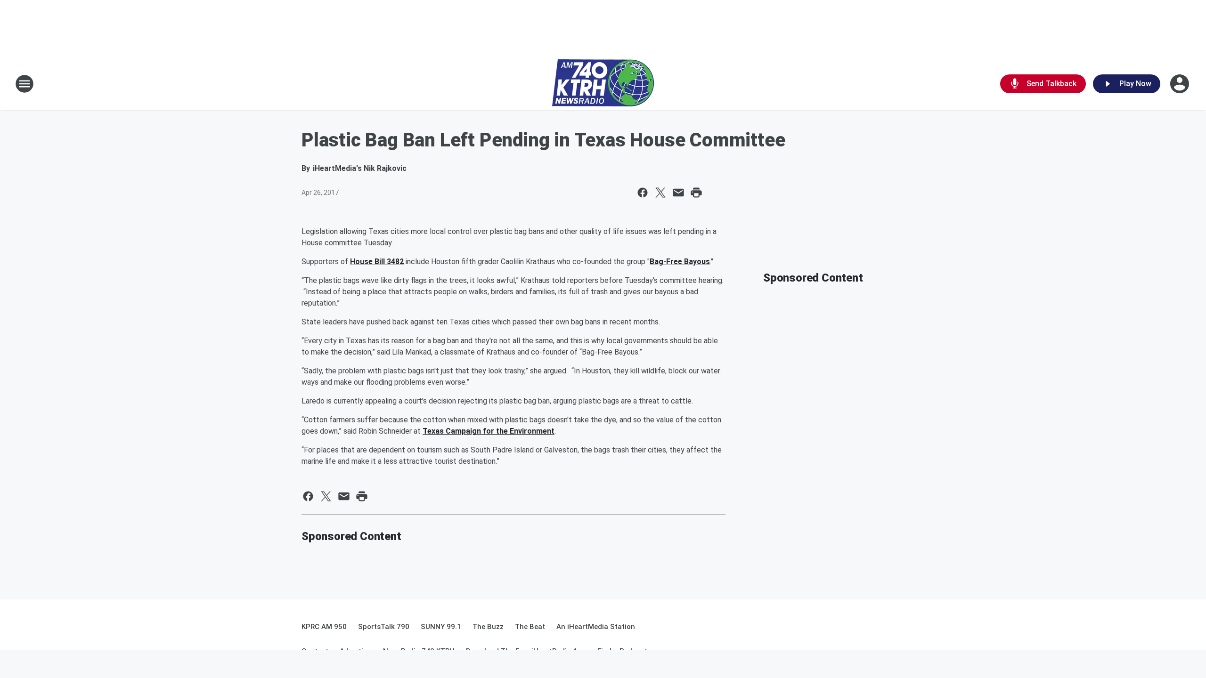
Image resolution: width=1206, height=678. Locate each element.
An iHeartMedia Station (595, 626)
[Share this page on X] (660, 192)
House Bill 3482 (377, 261)
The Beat (530, 626)
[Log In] (1180, 83)
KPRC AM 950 (324, 626)
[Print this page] (696, 192)
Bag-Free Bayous (680, 261)
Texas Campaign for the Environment (488, 431)
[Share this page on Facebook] (642, 192)
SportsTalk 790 (383, 626)
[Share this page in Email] (678, 192)
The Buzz (488, 626)
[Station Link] (603, 83)
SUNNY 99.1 (441, 626)
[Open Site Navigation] (24, 83)
